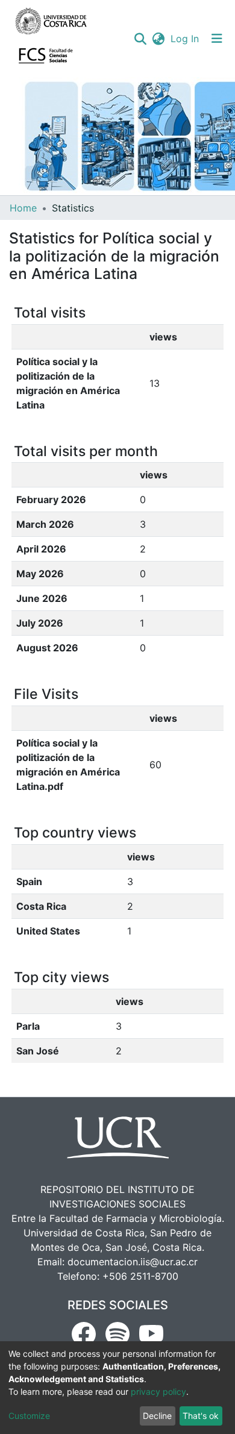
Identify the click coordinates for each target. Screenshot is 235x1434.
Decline (157, 1416)
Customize (29, 1416)
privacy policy (158, 1391)
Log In (185, 39)
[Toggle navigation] (217, 38)
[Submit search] (140, 38)
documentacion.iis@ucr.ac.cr (132, 1262)
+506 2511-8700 (140, 1276)
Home (23, 208)
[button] (158, 38)
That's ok (201, 1416)
